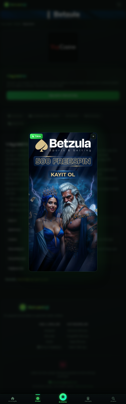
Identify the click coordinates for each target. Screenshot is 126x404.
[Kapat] (93, 136)
